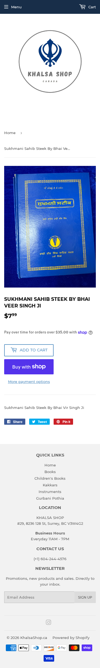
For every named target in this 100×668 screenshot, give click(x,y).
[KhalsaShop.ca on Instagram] (48, 623)
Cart (91, 7)
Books (50, 471)
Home (10, 133)
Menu (16, 7)
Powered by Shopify (70, 637)
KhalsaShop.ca (33, 637)
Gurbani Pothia (50, 498)
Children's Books (50, 478)
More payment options (29, 381)
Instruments (50, 491)
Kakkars (50, 485)
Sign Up (85, 597)
